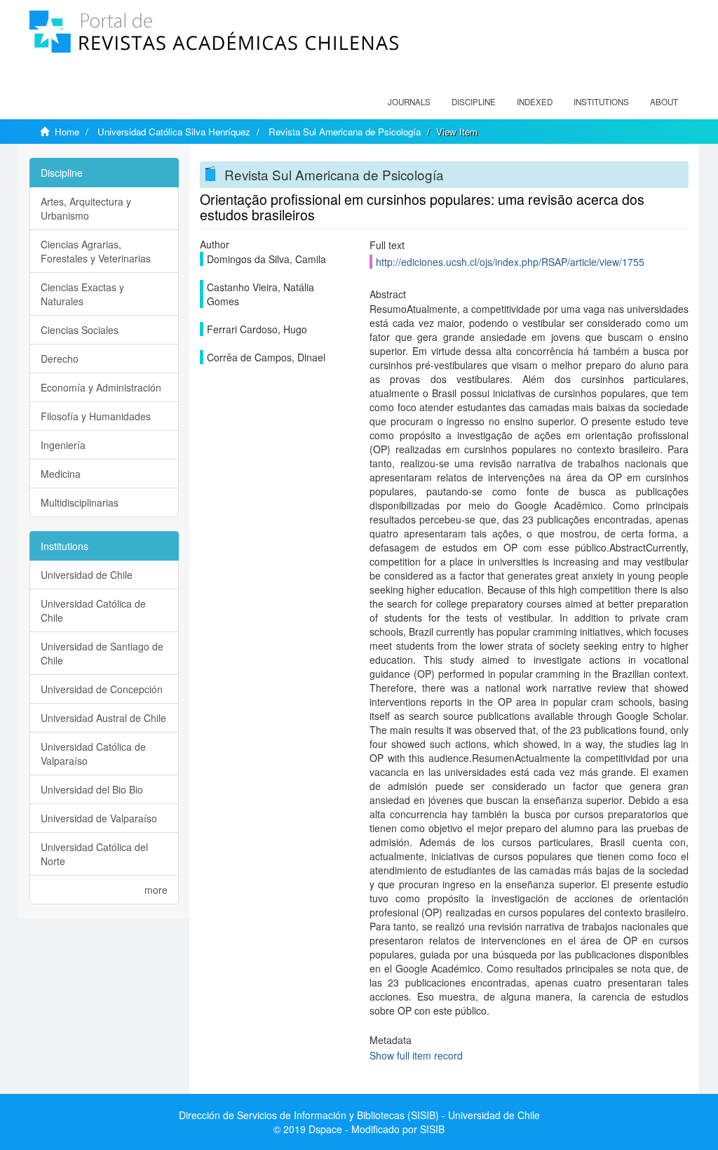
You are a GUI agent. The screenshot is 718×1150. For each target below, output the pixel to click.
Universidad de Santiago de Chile (102, 653)
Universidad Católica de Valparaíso (93, 754)
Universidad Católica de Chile (93, 610)
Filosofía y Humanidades (96, 416)
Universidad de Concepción (102, 689)
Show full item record (416, 1055)
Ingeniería (63, 445)
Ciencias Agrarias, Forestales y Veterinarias (96, 251)
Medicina (61, 474)
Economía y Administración (101, 387)
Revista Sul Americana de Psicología (345, 131)
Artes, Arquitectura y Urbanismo (86, 208)
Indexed (535, 101)
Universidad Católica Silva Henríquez (173, 131)
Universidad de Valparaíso (99, 818)
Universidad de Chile (87, 575)
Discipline (474, 101)
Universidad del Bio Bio (92, 789)
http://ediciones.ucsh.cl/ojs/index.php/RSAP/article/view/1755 (510, 262)
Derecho (60, 359)
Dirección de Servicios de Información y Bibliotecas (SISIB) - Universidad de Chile (359, 1115)
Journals (409, 101)
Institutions (601, 101)
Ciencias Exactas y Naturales (82, 294)
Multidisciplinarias (79, 502)
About (664, 101)
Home (67, 131)
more (156, 890)
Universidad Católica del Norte (94, 854)
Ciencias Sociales (79, 330)
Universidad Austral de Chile (103, 718)
